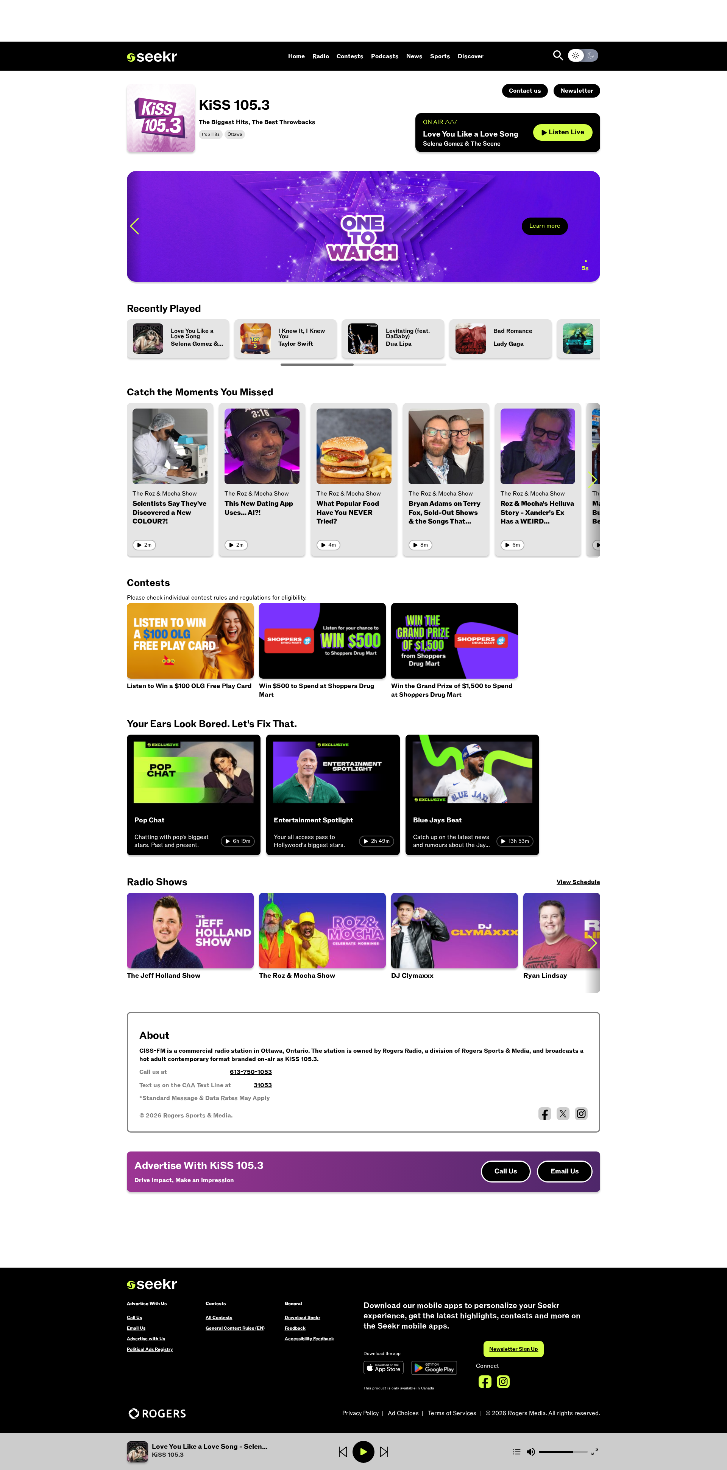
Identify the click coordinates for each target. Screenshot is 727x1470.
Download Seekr (302, 1318)
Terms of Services (452, 1413)
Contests (350, 56)
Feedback (295, 1328)
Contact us (525, 91)
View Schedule (578, 882)
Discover (471, 56)
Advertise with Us (146, 1339)
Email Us (565, 1171)
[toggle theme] (583, 55)
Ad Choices (403, 1413)
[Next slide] (592, 479)
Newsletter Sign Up (513, 1349)
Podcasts (385, 56)
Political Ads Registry (150, 1349)
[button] (206, 1451)
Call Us (506, 1171)
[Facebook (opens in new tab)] (544, 1113)
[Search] (558, 55)
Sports (440, 56)
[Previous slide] (134, 226)
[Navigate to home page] (152, 56)
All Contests (219, 1318)
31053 (263, 1085)
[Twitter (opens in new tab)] (563, 1113)
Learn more (544, 226)
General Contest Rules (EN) (235, 1328)
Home (296, 56)
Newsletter (576, 91)
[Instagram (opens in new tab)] (581, 1113)
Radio (320, 56)
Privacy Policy (360, 1413)
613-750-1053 (251, 1072)
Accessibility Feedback (309, 1339)
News (414, 56)
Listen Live (566, 132)
